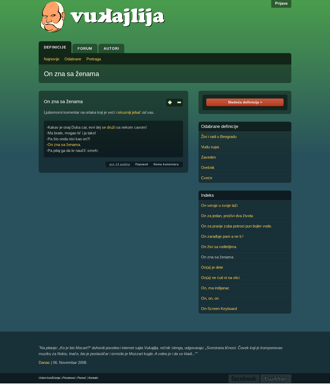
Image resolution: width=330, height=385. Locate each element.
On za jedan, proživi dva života (227, 216)
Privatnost (68, 377)
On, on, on (210, 298)
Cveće (206, 178)
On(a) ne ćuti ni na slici (220, 277)
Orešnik (207, 167)
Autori (111, 48)
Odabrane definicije (219, 126)
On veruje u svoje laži (219, 205)
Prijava (281, 3)
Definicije (55, 47)
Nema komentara (166, 164)
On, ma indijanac (215, 288)
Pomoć (81, 377)
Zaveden (208, 157)
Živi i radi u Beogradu (218, 136)
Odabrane (72, 59)
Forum (85, 48)
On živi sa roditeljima (218, 246)
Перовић (141, 164)
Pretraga (93, 59)
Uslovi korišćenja (49, 377)
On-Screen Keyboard (219, 308)
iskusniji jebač (129, 112)
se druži (108, 127)
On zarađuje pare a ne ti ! (222, 236)
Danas (44, 362)
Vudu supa (210, 147)
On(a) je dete (212, 267)
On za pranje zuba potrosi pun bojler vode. (236, 226)
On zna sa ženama (71, 74)
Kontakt (93, 377)
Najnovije (51, 59)
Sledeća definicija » (245, 102)
